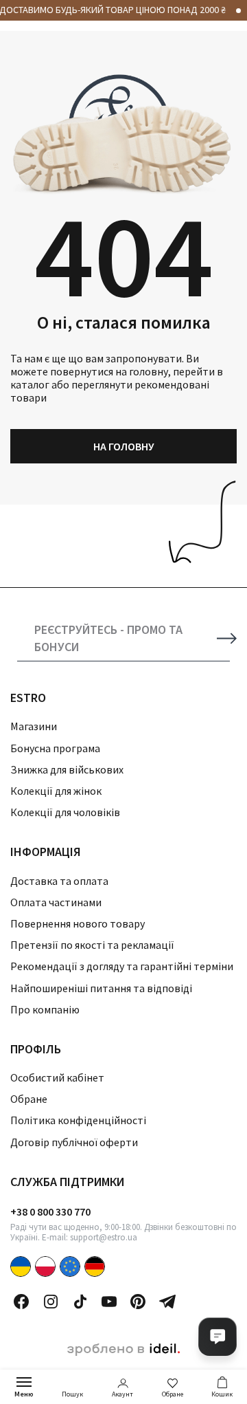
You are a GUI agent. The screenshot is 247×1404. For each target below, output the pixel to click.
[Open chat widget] (217, 1336)
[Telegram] (167, 1301)
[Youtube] (109, 1302)
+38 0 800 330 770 (50, 1211)
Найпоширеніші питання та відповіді (101, 988)
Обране (172, 1394)
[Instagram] (50, 1301)
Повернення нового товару (77, 923)
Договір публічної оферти (74, 1142)
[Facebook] (21, 1302)
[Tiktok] (80, 1302)
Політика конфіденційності (78, 1120)
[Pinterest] (138, 1302)
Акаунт (122, 1394)
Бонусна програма (55, 748)
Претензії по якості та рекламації (92, 945)
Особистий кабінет (57, 1077)
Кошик (222, 1394)
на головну (123, 446)
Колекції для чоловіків (65, 812)
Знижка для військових (67, 769)
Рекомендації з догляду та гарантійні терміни (121, 966)
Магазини (33, 726)
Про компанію (45, 1009)
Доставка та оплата (59, 881)
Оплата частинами (56, 902)
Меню (24, 1394)
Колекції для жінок (56, 791)
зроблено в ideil (123, 1349)
